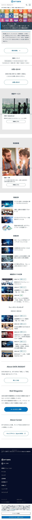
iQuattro (22, 63)
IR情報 (2, 485)
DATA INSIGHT (14, 450)
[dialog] (16, 512)
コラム (27, 63)
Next (31, 114)
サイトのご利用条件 (5, 502)
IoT (25, 60)
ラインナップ (4, 492)
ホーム (2, 450)
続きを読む (15, 50)
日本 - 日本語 (6, 463)
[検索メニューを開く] (27, 5)
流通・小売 (13, 63)
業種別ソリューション (6, 468)
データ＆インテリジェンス (18, 60)
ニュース (3, 488)
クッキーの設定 (16, 513)
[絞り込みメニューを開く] (30, 4)
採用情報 (3, 482)
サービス (3, 471)
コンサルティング (6, 63)
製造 (18, 63)
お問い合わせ (16, 82)
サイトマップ (4, 499)
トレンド (8, 450)
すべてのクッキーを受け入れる (16, 517)
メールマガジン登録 (16, 409)
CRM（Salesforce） (8, 60)
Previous (1, 114)
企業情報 (3, 478)
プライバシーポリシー (21, 502)
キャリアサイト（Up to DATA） (15, 433)
